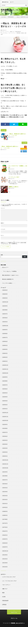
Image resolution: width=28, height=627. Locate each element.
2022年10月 (5, 420)
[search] (26, 5)
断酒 (3, 592)
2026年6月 (4, 290)
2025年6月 (4, 317)
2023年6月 (4, 388)
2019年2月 (4, 507)
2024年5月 (4, 345)
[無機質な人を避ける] (4, 189)
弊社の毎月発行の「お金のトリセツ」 (11, 275)
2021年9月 (4, 472)
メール (3, 229)
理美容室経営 (18, 31)
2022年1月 (4, 456)
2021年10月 (5, 468)
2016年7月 (4, 531)
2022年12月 (5, 412)
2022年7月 (4, 432)
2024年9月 (4, 329)
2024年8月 (4, 333)
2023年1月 (4, 408)
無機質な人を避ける (13, 186)
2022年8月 (4, 428)
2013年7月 (4, 547)
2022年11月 (5, 416)
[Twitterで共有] (14, 124)
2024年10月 (5, 325)
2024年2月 (4, 357)
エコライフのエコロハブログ (8, 576)
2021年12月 (5, 460)
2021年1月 (4, 503)
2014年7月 (4, 539)
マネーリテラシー (6, 31)
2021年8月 (4, 475)
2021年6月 (4, 483)
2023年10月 (5, 373)
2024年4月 (4, 349)
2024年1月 (4, 361)
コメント (3, 208)
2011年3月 (4, 566)
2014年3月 (4, 543)
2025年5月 (4, 321)
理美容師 (18, 32)
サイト (2, 235)
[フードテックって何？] (4, 179)
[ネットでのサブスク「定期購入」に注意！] (4, 168)
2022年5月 (4, 440)
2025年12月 (5, 302)
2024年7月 (4, 337)
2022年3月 (4, 448)
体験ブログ (12, 31)
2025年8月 (4, 309)
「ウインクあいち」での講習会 (9, 271)
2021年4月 (4, 491)
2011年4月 (4, 562)
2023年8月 (4, 381)
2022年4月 (4, 444)
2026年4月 (4, 294)
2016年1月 (4, 535)
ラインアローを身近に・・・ (8, 283)
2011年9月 (4, 554)
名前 (2, 223)
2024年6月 (4, 341)
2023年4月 (4, 396)
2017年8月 (4, 519)
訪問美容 (4, 604)
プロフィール (14, 618)
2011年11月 (5, 551)
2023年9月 (4, 377)
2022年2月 (4, 452)
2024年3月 (4, 353)
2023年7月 (4, 385)
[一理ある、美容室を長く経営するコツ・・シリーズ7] (4, 136)
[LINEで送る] (22, 124)
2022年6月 (4, 436)
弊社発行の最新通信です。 (8, 279)
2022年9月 (4, 424)
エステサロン (5, 32)
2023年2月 (4, 404)
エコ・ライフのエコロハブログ (9, 580)
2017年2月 (4, 527)
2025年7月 (4, 313)
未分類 (3, 596)
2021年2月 (4, 499)
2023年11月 (5, 369)
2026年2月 (4, 298)
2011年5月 (4, 558)
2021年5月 (4, 487)
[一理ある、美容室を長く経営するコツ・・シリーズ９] (23, 149)
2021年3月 (4, 495)
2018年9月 (4, 511)
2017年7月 (4, 523)
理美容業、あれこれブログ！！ (11, 11)
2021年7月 (4, 479)
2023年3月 (4, 400)
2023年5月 (4, 392)
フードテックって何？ (14, 177)
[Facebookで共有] (5, 124)
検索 (2, 254)
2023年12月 (5, 365)
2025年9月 (4, 306)
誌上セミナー (5, 267)
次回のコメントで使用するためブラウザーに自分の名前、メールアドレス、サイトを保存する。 (14, 243)
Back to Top (14, 612)
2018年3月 (4, 515)
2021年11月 (5, 464)
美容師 (22, 32)
